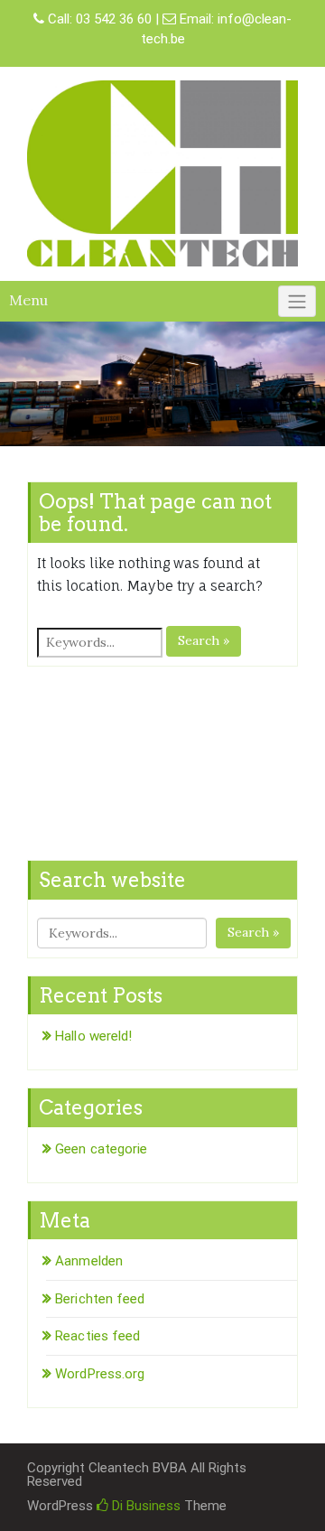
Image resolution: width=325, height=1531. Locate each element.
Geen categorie (101, 1149)
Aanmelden (89, 1261)
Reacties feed (97, 1336)
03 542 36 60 (114, 19)
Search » (203, 640)
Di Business (144, 1506)
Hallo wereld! (93, 1036)
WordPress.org (99, 1374)
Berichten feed (99, 1299)
